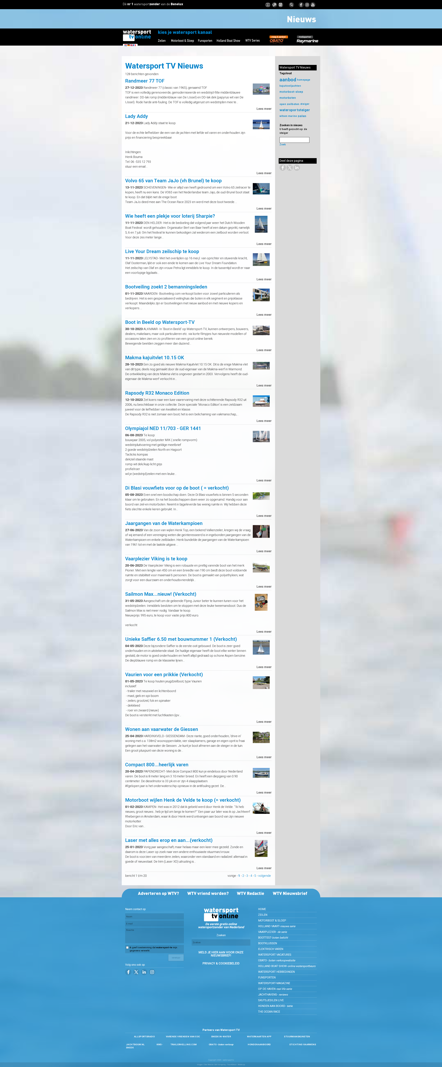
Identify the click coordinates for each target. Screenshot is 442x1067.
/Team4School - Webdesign (236, 1065)
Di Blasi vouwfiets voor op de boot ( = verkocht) (177, 488)
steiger (305, 104)
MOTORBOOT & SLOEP (272, 921)
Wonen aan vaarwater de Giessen (161, 729)
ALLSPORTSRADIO (144, 1036)
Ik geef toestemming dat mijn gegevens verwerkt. (153, 949)
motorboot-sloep (291, 92)
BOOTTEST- (273, 938)
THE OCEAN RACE (269, 1012)
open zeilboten (289, 104)
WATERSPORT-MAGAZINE (274, 983)
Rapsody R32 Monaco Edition (157, 393)
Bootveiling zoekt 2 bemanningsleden (166, 287)
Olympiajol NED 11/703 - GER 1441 (163, 428)
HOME (262, 909)
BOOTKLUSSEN (267, 943)
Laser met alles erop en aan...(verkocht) (169, 840)
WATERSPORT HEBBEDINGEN (276, 972)
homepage (303, 80)
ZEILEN (262, 915)
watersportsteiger (295, 110)
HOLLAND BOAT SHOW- (286, 966)
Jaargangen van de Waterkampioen (164, 523)
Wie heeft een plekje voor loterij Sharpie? (170, 216)
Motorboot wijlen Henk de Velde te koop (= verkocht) (183, 800)
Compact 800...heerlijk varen (156, 764)
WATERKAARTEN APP (259, 1036)
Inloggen (200, 1065)
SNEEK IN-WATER (221, 1036)
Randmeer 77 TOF (145, 81)
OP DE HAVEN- (275, 989)
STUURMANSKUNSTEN (297, 1036)
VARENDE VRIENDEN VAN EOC (183, 1036)
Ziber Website (208, 1065)
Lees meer (264, 109)
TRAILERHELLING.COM (183, 1044)
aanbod (288, 79)
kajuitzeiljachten (290, 86)
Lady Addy (136, 116)
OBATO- (276, 960)
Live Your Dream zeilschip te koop (162, 251)
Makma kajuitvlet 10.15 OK (154, 357)
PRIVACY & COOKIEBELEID (221, 963)
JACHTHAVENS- (273, 995)
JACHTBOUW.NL (135, 1044)
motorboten (288, 98)
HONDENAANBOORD (259, 1044)
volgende (264, 875)
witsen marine (288, 116)
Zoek (283, 144)
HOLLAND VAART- (276, 926)
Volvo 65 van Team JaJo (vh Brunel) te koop (173, 180)
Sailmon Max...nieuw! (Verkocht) (160, 594)
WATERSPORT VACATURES (274, 955)
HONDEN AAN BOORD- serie (275, 1006)
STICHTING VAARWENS (302, 1044)
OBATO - (221, 1044)
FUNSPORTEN (267, 978)
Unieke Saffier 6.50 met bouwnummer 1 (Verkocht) (181, 639)
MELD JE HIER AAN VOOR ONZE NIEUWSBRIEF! (221, 954)
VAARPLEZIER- (272, 932)
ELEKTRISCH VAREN (270, 949)
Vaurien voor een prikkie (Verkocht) (164, 674)
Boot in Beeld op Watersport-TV (160, 322)
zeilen (302, 116)
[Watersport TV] (221, 920)
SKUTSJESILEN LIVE (271, 1000)
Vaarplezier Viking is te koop (156, 558)
